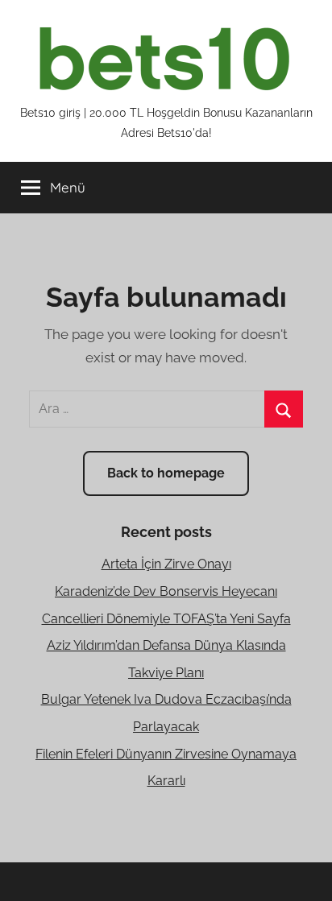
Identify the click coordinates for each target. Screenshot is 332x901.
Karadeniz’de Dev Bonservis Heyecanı (166, 591)
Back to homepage (166, 473)
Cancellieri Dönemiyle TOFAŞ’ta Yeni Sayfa (166, 618)
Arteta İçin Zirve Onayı (166, 564)
